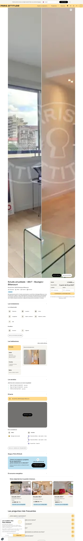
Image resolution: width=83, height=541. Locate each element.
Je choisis (7, 535)
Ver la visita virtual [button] (42, 343)
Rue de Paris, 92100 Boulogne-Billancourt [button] (18, 287)
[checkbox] (71, 10)
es (76, 5)
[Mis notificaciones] (73, 5)
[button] (2, 539)
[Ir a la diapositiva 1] (41, 493)
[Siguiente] (73, 143)
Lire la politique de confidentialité (9, 531)
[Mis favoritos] (67, 5)
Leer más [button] (25, 385)
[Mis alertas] (70, 5)
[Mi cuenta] (81, 5)
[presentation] (43, 6)
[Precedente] (10, 143)
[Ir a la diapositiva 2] (21, 493)
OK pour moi (18, 535)
